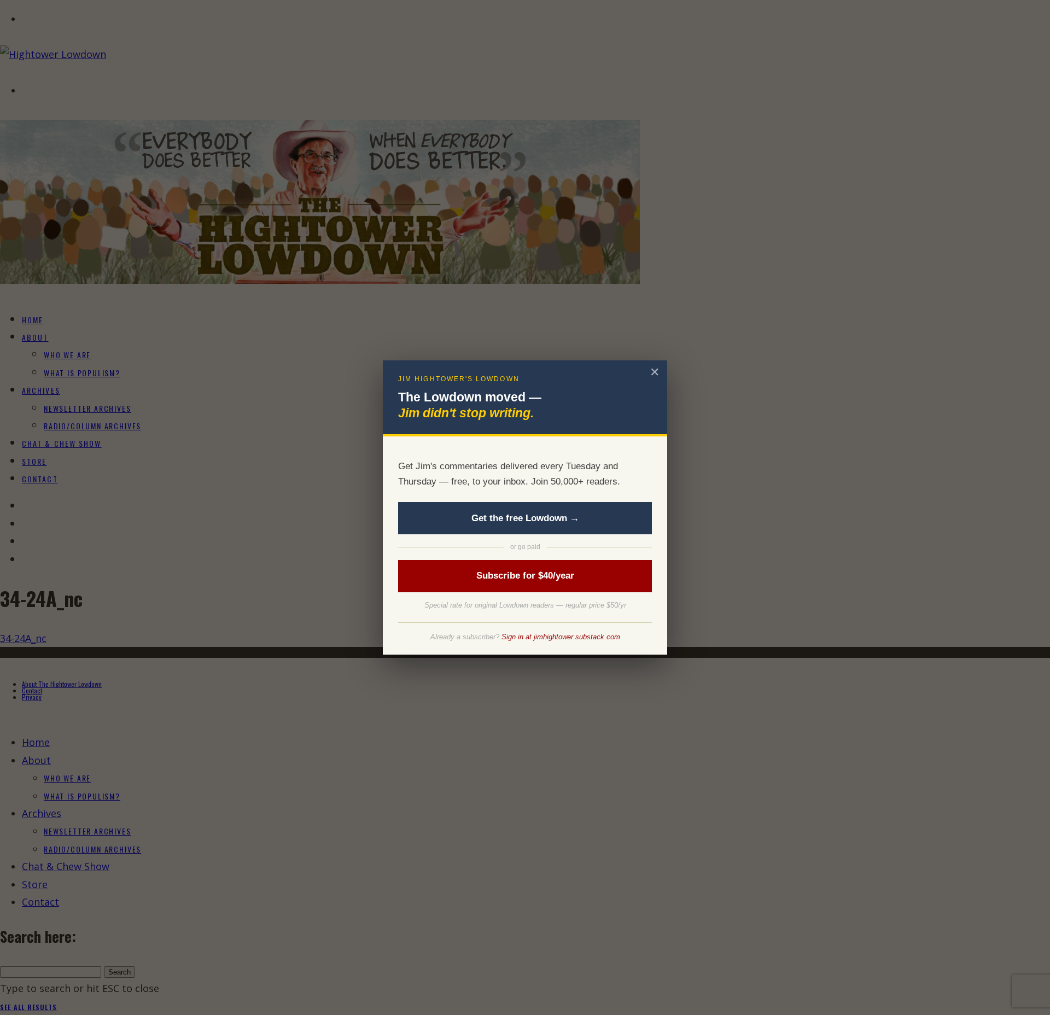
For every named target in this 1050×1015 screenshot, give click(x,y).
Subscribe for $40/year (525, 575)
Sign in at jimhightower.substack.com (560, 637)
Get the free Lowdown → (525, 518)
